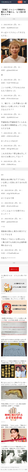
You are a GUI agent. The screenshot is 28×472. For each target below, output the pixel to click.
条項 (17, 469)
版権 (26, 469)
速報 (25, 2)
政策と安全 (12, 469)
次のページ (14, 269)
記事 (20, 2)
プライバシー (21, 469)
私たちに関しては (5, 469)
